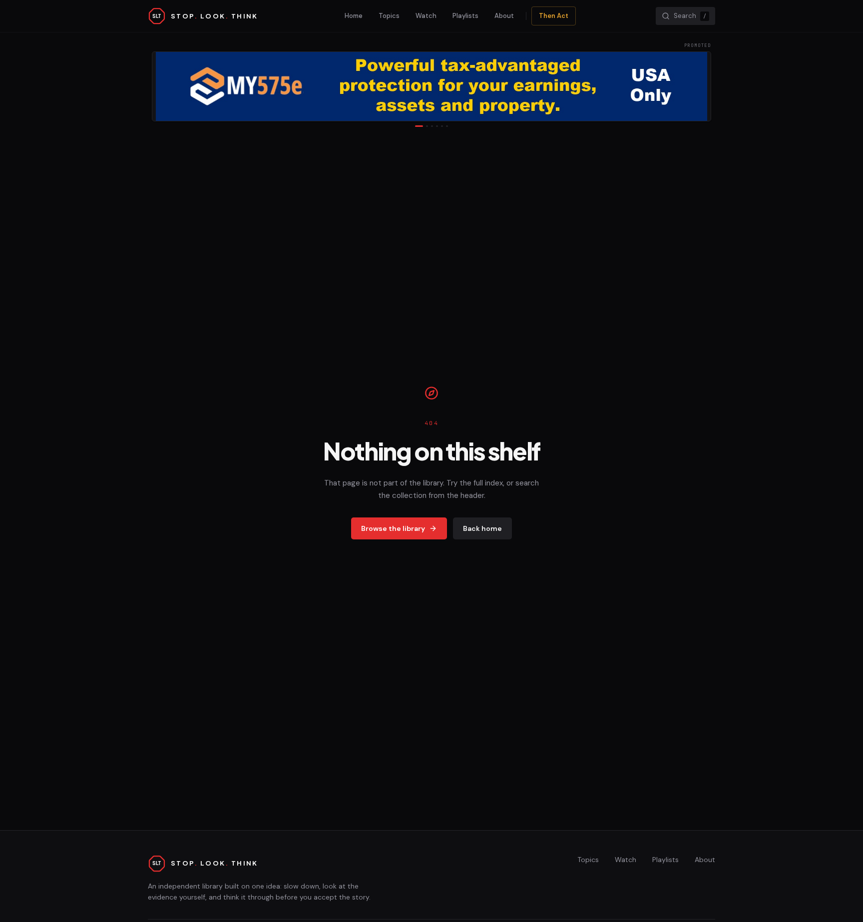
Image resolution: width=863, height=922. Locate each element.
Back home (482, 528)
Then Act (553, 15)
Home (354, 15)
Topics (389, 15)
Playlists (465, 15)
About (504, 15)
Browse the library (393, 528)
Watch (426, 15)
